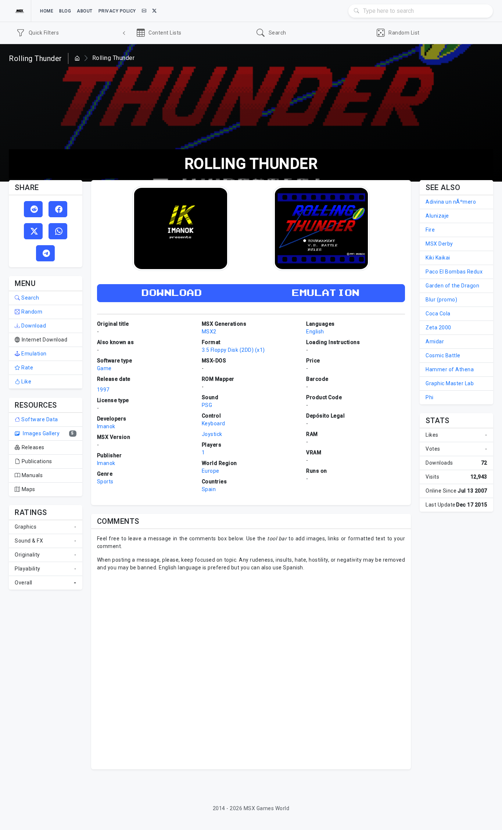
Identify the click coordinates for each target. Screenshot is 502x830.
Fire (430, 230)
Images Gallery (41, 433)
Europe (210, 471)
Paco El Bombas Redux (454, 272)
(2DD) (247, 350)
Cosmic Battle (443, 355)
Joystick (212, 434)
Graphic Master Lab (450, 383)
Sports (105, 481)
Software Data (39, 419)
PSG (207, 405)
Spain (209, 489)
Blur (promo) (441, 300)
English (315, 331)
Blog (65, 11)
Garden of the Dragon (452, 286)
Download (33, 326)
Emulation (33, 354)
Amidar (435, 341)
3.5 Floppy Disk (220, 350)
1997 (103, 390)
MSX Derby (439, 244)
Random (31, 312)
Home (46, 11)
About (85, 11)
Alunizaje (437, 216)
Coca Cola (438, 313)
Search (29, 298)
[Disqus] (251, 669)
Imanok (106, 426)
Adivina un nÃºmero (451, 202)
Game (104, 368)
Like (25, 381)
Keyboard (213, 423)
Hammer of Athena (450, 369)
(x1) (260, 350)
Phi (430, 397)
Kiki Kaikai (438, 258)
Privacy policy (117, 11)
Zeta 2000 (438, 327)
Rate (26, 368)
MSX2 (209, 331)
